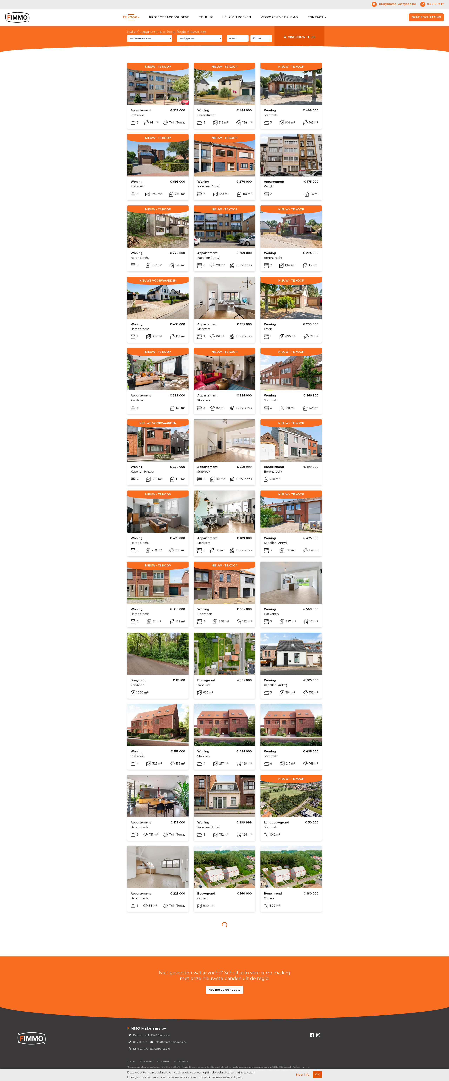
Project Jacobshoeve (169, 17)
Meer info (302, 1074)
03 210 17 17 (140, 1041)
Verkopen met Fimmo (279, 17)
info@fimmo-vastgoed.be (171, 1041)
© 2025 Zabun (181, 1061)
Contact (315, 17)
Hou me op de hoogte (224, 989)
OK (317, 1074)
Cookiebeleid (164, 1061)
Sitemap (131, 1061)
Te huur (206, 17)
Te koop (130, 17)
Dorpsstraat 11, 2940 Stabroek (151, 1035)
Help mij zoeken (236, 17)
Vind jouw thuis (301, 37)
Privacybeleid (146, 1061)
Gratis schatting (426, 17)
